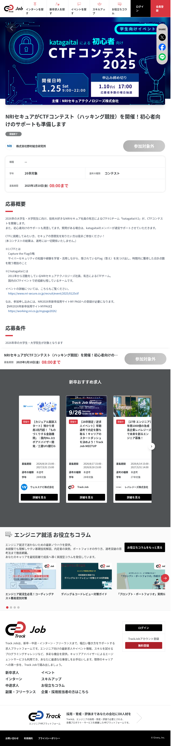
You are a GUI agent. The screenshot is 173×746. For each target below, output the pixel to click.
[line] (162, 56)
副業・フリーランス (20, 691)
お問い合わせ (12, 738)
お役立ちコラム (53, 685)
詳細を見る (39, 498)
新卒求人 (12, 672)
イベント (48, 672)
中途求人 (12, 685)
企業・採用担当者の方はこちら (65, 691)
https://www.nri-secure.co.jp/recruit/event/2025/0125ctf (43, 295)
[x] (162, 37)
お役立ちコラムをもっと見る (144, 548)
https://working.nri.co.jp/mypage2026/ (32, 312)
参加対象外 (144, 146)
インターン (13, 678)
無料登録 (143, 645)
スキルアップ (51, 678)
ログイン (140, 8)
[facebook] (162, 47)
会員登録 (160, 8)
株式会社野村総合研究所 (31, 146)
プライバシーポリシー (49, 738)
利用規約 (28, 738)
